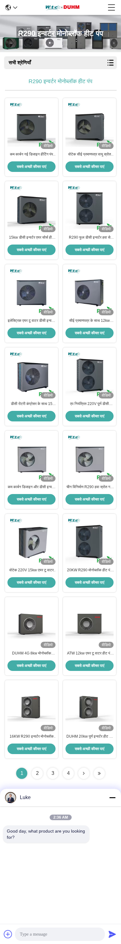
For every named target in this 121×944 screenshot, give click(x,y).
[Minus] (112, 797)
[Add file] (8, 934)
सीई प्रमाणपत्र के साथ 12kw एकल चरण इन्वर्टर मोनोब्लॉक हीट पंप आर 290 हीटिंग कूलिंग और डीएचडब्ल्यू (90, 320)
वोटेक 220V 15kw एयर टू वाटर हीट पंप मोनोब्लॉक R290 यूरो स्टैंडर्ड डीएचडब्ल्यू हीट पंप (31, 570)
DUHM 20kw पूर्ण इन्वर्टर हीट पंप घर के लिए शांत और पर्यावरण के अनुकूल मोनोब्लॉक (89, 736)
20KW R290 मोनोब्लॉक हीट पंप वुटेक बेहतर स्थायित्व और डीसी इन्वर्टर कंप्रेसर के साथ (89, 570)
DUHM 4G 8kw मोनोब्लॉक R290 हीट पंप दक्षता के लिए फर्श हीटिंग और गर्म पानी (31, 653)
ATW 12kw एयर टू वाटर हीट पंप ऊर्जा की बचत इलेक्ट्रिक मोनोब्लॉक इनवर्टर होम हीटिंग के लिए (89, 653)
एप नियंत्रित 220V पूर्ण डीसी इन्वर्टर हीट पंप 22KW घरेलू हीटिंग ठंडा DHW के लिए (89, 404)
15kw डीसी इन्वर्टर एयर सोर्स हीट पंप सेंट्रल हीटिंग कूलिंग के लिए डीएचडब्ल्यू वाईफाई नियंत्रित (31, 237)
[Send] (112, 934)
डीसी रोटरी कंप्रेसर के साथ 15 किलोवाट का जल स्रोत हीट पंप (31, 404)
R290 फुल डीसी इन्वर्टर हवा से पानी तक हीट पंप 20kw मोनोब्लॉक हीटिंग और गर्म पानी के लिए (89, 237)
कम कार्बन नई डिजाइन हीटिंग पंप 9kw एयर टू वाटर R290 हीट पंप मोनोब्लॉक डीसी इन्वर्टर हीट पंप (31, 154)
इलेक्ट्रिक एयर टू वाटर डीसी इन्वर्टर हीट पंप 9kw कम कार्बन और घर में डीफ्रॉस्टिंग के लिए (31, 320)
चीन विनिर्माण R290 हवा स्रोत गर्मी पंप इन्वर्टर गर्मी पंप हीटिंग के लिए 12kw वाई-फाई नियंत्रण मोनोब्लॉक (89, 487)
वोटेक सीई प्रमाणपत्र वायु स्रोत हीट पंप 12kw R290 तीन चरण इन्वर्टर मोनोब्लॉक (89, 154)
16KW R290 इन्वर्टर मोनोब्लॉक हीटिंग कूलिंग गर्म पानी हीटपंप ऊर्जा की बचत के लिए (31, 736)
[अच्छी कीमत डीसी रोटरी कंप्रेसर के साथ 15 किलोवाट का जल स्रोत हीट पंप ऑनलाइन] (31, 374)
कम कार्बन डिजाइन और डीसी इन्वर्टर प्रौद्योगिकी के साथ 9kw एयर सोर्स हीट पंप (32, 487)
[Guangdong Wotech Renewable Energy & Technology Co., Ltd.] (63, 7)
